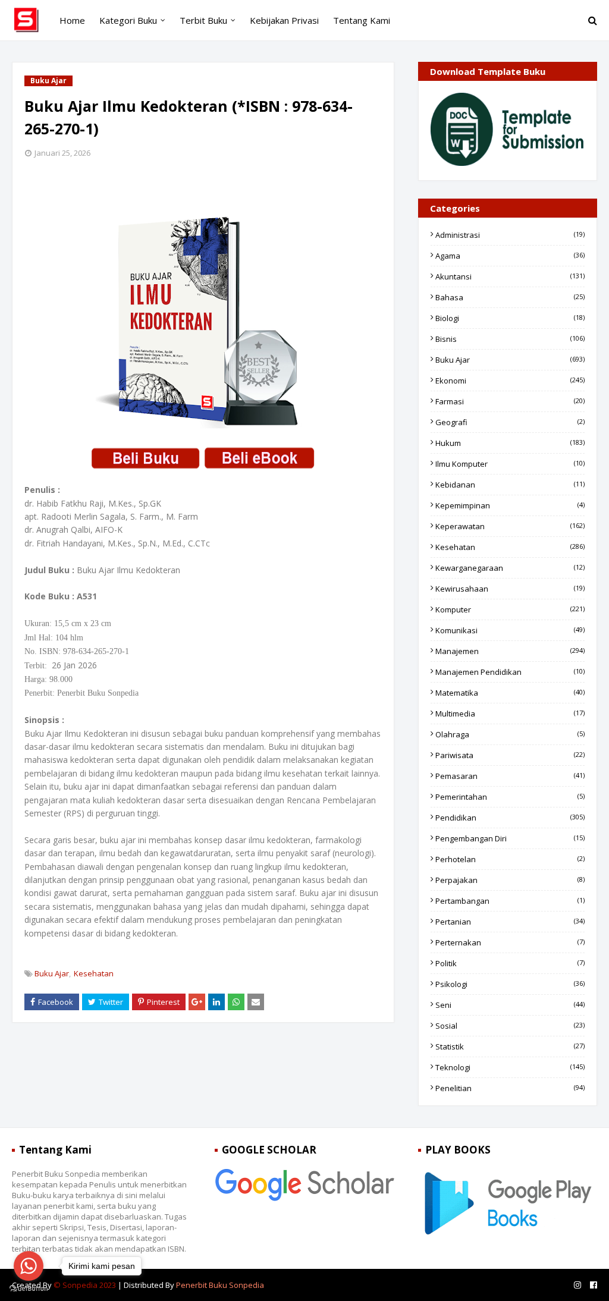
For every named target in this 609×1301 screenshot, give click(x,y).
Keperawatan (510, 526)
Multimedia (510, 713)
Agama (510, 255)
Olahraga (510, 734)
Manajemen (510, 651)
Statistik (510, 1046)
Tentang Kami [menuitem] (361, 20)
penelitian (510, 1088)
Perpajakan (510, 880)
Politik (510, 963)
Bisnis (510, 339)
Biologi (510, 318)
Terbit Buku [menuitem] (203, 20)
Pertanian (510, 921)
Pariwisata (510, 755)
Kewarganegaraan (510, 567)
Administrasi (510, 235)
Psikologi (510, 984)
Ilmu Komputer (510, 463)
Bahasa (510, 297)
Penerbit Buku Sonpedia (220, 1285)
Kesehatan (94, 973)
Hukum (510, 443)
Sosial (510, 1025)
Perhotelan (510, 859)
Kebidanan (510, 484)
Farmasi (510, 401)
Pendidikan (510, 817)
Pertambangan (510, 900)
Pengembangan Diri (510, 838)
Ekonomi (510, 380)
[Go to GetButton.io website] (29, 1289)
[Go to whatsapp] (28, 1266)
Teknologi (510, 1067)
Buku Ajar (51, 973)
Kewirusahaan (510, 588)
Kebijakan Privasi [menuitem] (284, 20)
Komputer (510, 609)
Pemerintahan (510, 796)
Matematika (510, 692)
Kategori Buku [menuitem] (128, 20)
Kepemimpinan (510, 505)
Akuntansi (510, 276)
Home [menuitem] (72, 20)
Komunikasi (510, 630)
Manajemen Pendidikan (510, 672)
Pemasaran (510, 776)
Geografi (510, 422)
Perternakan (510, 942)
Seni (510, 1005)
